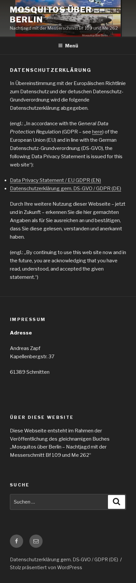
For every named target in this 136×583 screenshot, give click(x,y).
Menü (71, 45)
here (97, 132)
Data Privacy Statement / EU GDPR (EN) (55, 180)
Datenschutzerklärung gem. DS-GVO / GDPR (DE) (65, 188)
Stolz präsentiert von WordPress (46, 567)
